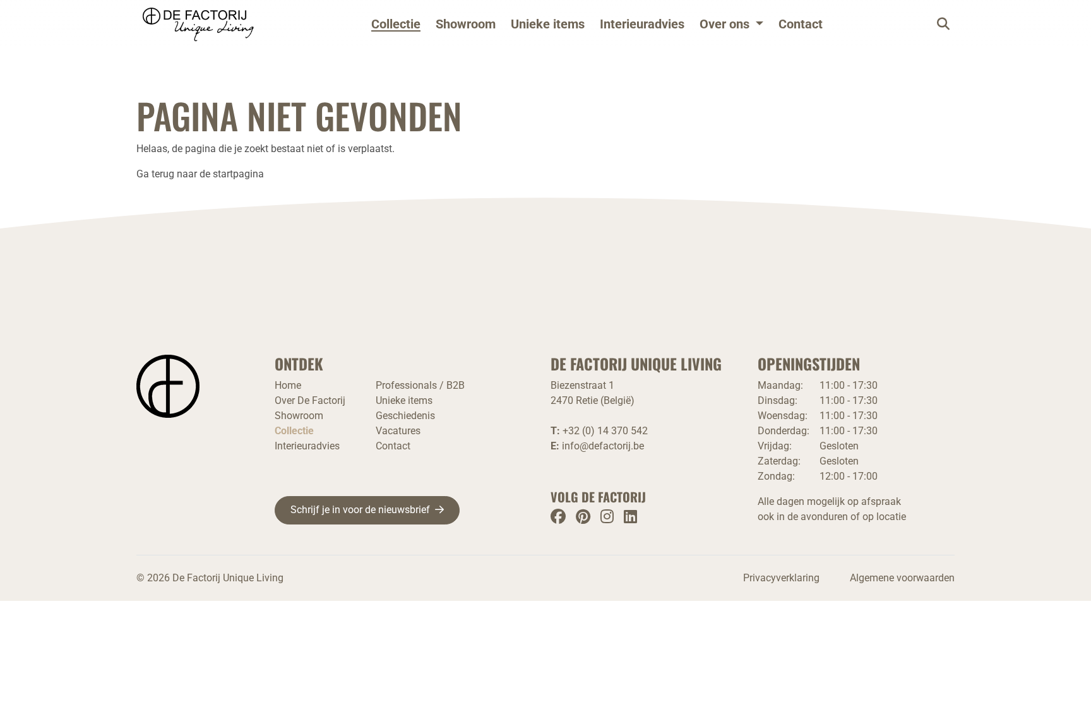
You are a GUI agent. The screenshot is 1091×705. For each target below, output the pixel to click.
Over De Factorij (310, 400)
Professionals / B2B (420, 385)
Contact (800, 24)
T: (599, 431)
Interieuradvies (642, 24)
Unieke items (548, 24)
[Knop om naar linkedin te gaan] (630, 517)
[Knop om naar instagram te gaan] (607, 517)
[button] (731, 24)
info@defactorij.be (603, 446)
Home (288, 385)
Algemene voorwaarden (902, 578)
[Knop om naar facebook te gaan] (558, 517)
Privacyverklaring (781, 578)
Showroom (466, 24)
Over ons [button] (724, 24)
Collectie (395, 24)
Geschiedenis (405, 416)
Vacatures (398, 431)
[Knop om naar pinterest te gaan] (583, 517)
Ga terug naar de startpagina (200, 174)
